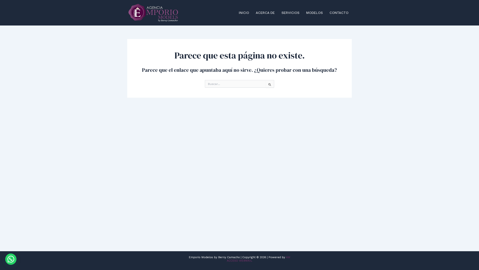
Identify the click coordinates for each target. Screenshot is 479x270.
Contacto (338, 13)
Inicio (244, 13)
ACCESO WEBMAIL (239, 260)
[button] (10, 259)
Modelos (314, 13)
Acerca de (265, 13)
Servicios (290, 13)
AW (288, 257)
